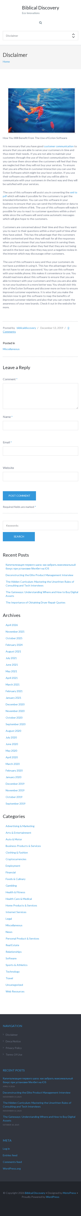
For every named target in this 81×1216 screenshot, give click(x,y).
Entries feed (10, 1155)
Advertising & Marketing (20, 826)
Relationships (14, 951)
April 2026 (12, 625)
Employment (13, 865)
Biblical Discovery (35, 1192)
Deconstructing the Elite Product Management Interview (39, 575)
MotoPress (69, 1192)
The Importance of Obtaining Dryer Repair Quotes (35, 602)
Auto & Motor (14, 839)
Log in (6, 1148)
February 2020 (14, 770)
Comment (9, 379)
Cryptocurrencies (16, 859)
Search (19, 536)
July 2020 (11, 737)
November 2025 (15, 631)
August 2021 (13, 651)
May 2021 (11, 671)
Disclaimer (12, 1034)
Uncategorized (14, 984)
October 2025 (14, 638)
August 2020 (13, 730)
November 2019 (15, 790)
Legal (9, 918)
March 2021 (13, 684)
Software (11, 958)
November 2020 (15, 711)
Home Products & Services (21, 905)
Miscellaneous (11, 349)
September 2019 (15, 803)
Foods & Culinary (15, 879)
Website (8, 467)
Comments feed (12, 1161)
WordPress (52, 1196)
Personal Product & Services (22, 938)
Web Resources (15, 991)
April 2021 (12, 677)
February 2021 (14, 691)
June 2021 (12, 664)
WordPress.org (12, 1168)
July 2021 (11, 658)
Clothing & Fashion (17, 852)
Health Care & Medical (19, 898)
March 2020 (13, 763)
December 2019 (15, 783)
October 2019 (14, 797)
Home (6, 61)
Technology (13, 971)
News (9, 931)
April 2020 (12, 757)
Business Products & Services (23, 845)
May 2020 (11, 750)
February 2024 (14, 644)
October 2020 (14, 717)
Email (6, 442)
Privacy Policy (14, 1047)
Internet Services (16, 912)
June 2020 (12, 744)
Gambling (11, 885)
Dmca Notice (13, 1041)
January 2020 (13, 777)
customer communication (59, 146)
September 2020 (15, 724)
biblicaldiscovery (26, 327)
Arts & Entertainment (18, 832)
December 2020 (15, 704)
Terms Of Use (14, 1054)
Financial (11, 872)
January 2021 (13, 697)
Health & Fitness (15, 892)
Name (7, 416)
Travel (9, 978)
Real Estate (12, 945)
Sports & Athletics (17, 965)
